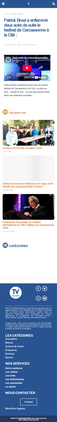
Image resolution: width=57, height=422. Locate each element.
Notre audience (14, 368)
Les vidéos (11, 372)
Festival (7, 269)
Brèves (7, 258)
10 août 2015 (8, 190)
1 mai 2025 (7, 151)
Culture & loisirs (17, 14)
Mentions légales (15, 408)
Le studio (10, 387)
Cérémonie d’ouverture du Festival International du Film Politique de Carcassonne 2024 (28, 225)
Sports (6, 273)
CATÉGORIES (18, 246)
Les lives (10, 376)
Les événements (14, 379)
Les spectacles (13, 383)
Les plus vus (17, 112)
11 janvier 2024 (8, 231)
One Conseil (34, 420)
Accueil (6, 14)
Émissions (8, 266)
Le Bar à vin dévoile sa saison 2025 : (23, 148)
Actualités (9, 255)
